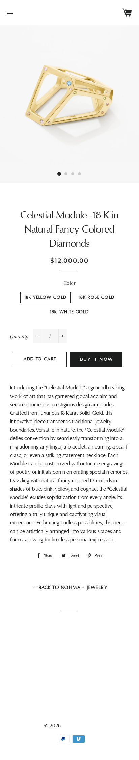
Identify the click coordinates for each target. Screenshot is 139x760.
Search (69, 636)
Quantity (19, 336)
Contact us (70, 656)
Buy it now (96, 359)
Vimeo (73, 710)
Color (70, 283)
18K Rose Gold (96, 297)
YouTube (73, 700)
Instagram (73, 690)
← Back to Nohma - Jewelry (69, 588)
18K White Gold (69, 312)
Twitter (73, 681)
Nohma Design (79, 725)
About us (70, 646)
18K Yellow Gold (45, 297)
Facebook (73, 671)
